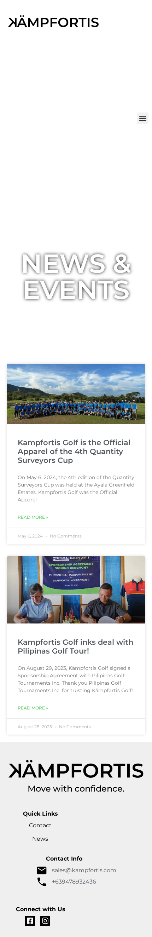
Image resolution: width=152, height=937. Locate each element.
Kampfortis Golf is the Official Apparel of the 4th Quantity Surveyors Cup (74, 451)
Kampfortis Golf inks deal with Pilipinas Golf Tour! (75, 646)
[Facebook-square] (30, 921)
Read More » (33, 517)
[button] (142, 118)
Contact (40, 825)
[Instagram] (45, 921)
